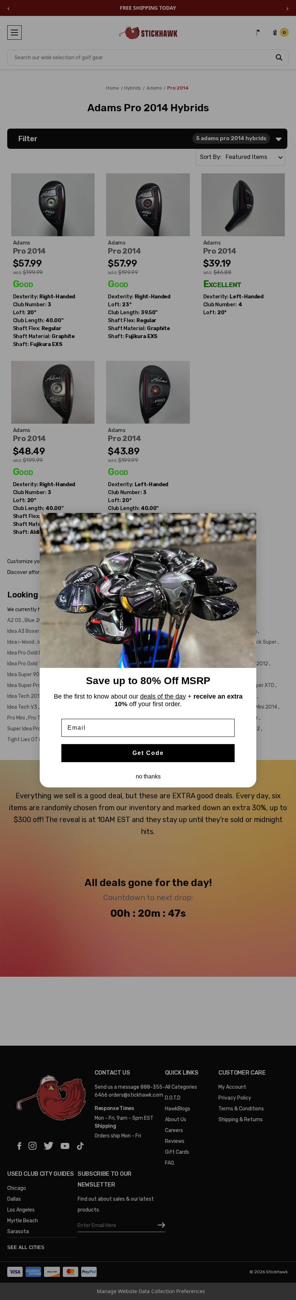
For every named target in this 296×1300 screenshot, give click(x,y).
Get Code (148, 753)
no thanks (148, 776)
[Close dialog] (248, 521)
